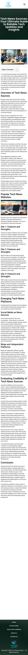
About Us (14, 633)
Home (14, 622)
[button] (24, 4)
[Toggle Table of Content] (16, 70)
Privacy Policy (14, 626)
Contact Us (14, 636)
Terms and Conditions (14, 629)
